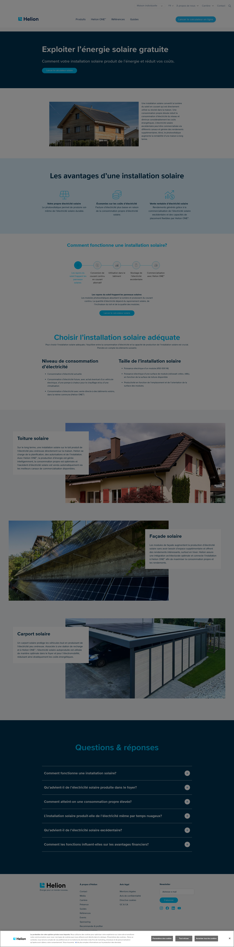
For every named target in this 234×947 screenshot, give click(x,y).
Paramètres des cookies (162, 938)
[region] (117, 939)
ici (76, 942)
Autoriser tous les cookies (206, 938)
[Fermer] (230, 938)
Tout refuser (184, 938)
